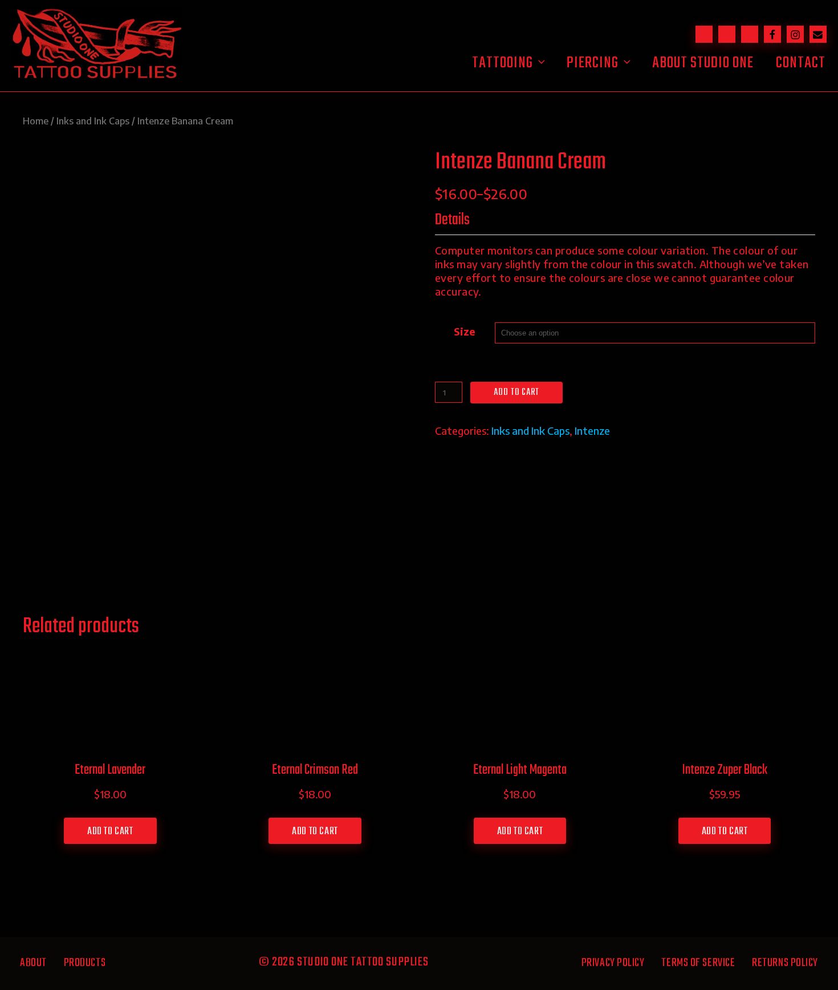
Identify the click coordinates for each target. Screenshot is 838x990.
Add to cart (516, 392)
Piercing (593, 63)
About (33, 963)
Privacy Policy (613, 963)
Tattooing (502, 63)
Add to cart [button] (110, 831)
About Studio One (703, 63)
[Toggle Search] (704, 34)
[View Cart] (726, 34)
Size (464, 331)
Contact (800, 63)
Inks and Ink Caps (92, 121)
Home (35, 121)
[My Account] (749, 34)
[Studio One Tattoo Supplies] (96, 77)
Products (84, 963)
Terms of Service (698, 963)
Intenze (592, 430)
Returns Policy (785, 963)
